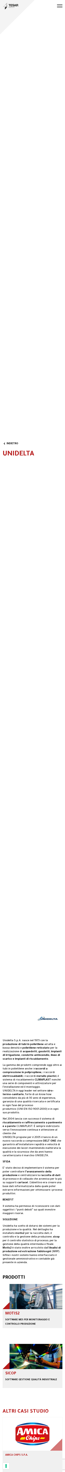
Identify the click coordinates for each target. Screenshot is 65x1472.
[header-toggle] (59, 6)
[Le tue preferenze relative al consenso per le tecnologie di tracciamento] (6, 1466)
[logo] (10, 6)
